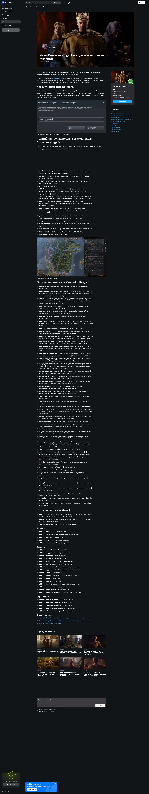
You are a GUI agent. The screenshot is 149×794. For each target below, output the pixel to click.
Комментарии (115, 131)
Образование (116, 127)
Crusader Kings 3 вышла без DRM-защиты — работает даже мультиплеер (64, 621)
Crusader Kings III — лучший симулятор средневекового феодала (62, 618)
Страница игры (122, 101)
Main (27, 7)
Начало (113, 112)
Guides (45, 7)
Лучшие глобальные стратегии (50, 624)
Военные (114, 125)
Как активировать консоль (118, 114)
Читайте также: (116, 129)
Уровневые (115, 123)
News (32, 7)
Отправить (100, 705)
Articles (38, 7)
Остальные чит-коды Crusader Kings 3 (122, 119)
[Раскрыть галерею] (71, 116)
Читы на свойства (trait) (118, 121)
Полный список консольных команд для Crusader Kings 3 (122, 116)
